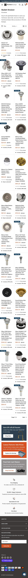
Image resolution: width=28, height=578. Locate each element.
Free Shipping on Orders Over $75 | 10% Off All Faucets (14, 1)
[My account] (22, 4)
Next (24, 417)
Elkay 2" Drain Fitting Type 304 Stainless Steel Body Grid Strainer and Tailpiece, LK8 (6, 367)
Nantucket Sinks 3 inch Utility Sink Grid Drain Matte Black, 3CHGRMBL (6, 303)
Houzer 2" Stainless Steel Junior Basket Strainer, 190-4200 (6, 400)
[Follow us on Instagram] (5, 558)
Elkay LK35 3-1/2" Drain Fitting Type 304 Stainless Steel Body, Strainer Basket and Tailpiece (6, 271)
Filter (5, 26)
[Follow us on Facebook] (2, 558)
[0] (25, 5)
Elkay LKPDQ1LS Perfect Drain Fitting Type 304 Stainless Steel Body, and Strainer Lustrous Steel (20, 272)
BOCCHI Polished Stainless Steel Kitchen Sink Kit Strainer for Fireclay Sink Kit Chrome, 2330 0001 (6, 108)
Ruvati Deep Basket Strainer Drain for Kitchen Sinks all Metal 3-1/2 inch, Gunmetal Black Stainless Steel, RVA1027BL (20, 369)
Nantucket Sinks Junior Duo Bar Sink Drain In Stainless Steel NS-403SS (20, 45)
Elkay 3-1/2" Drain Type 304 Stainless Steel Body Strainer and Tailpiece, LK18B (20, 237)
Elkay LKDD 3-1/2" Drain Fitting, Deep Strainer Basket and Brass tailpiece (6, 76)
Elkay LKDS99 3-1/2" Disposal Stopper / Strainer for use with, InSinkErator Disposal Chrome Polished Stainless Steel (21, 335)
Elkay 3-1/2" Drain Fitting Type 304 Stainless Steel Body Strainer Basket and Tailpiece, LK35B (20, 402)
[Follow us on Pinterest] (8, 558)
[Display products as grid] (23, 26)
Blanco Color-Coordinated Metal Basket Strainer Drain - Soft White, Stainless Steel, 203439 (7, 239)
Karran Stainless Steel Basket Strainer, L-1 (5, 138)
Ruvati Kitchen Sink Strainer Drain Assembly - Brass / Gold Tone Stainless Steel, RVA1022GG (20, 304)
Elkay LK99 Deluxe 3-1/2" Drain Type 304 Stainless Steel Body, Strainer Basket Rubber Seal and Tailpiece (6, 335)
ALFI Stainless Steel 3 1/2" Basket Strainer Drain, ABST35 (20, 76)
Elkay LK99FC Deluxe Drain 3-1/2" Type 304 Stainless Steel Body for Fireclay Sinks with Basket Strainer (20, 108)
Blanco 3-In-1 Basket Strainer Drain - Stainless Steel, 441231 (6, 172)
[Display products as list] (26, 26)
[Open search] (19, 4)
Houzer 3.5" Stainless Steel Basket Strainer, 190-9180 (6, 45)
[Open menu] (2, 4)
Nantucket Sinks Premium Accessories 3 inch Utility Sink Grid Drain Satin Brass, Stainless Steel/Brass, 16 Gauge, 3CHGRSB (21, 175)
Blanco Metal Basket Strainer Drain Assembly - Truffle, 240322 (6, 208)
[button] (24, 574)
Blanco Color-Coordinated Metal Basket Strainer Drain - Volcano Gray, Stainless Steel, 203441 (21, 141)
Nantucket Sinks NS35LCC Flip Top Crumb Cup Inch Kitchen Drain (20, 208)
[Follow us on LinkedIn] (11, 558)
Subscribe (6, 546)
